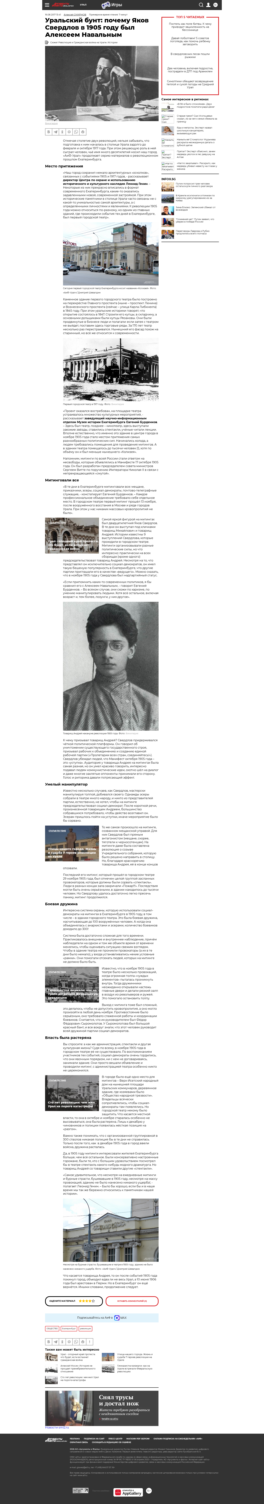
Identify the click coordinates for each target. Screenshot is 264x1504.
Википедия (51, 123)
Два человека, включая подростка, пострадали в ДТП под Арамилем (190, 70)
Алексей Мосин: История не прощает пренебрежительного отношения (78, 1368)
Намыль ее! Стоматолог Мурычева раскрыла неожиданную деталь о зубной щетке (196, 142)
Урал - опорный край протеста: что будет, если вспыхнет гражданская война (78, 1357)
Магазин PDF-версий (137, 1439)
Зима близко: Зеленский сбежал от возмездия (196, 208)
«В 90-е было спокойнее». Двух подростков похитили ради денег (196, 105)
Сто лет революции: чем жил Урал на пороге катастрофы (80, 1378)
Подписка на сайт (94, 1439)
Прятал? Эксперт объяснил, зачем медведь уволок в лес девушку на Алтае (196, 154)
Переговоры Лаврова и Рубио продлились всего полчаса (193, 232)
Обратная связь (79, 1442)
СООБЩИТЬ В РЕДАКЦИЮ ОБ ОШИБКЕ (111, 1442)
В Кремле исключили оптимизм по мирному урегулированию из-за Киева (195, 198)
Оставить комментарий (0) (132, 1301)
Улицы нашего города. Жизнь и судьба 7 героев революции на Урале (135, 1357)
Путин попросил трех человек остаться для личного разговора (194, 185)
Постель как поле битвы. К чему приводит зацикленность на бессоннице (190, 27)
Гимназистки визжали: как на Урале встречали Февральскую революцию (134, 1368)
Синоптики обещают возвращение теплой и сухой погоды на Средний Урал (190, 84)
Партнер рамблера (100, 1491)
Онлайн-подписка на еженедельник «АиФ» (178, 1439)
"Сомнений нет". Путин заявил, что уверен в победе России (195, 220)
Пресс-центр (115, 1439)
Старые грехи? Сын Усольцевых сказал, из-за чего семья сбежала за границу (197, 118)
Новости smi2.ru (57, 1427)
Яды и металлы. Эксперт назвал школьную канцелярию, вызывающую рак (194, 130)
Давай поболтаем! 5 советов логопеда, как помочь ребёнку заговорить (190, 41)
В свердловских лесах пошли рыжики (190, 56)
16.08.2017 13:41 (53, 14)
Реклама (75, 1439)
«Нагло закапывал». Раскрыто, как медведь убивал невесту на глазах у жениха (197, 166)
